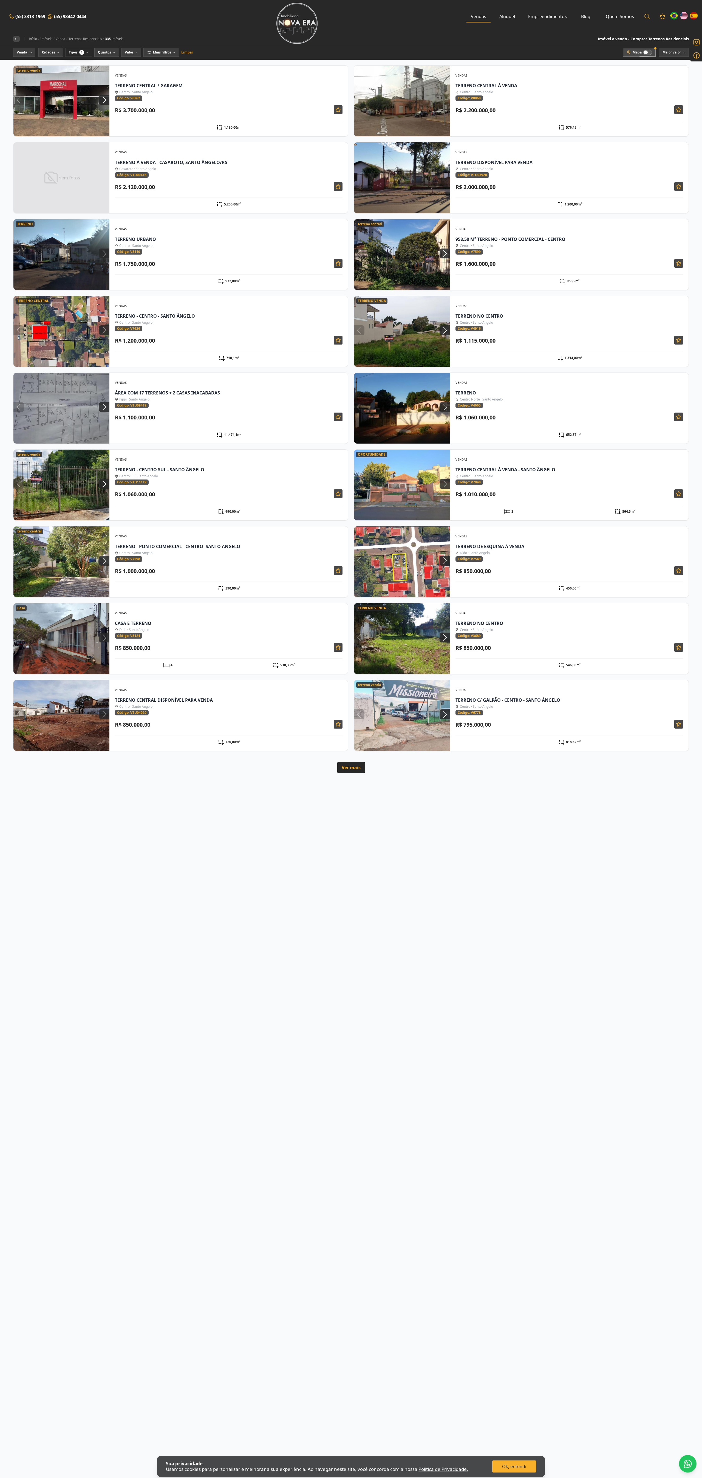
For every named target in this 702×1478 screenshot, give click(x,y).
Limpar (187, 52)
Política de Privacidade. (443, 1469)
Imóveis (46, 39)
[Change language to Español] (694, 15)
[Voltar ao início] (16, 39)
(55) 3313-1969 (30, 16)
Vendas (478, 16)
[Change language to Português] (674, 15)
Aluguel (507, 16)
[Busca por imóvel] (647, 16)
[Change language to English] (684, 15)
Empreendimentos (547, 16)
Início (33, 39)
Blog (585, 16)
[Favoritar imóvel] (338, 109)
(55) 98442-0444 (70, 16)
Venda (60, 39)
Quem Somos (620, 16)
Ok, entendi (514, 1466)
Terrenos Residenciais (85, 39)
